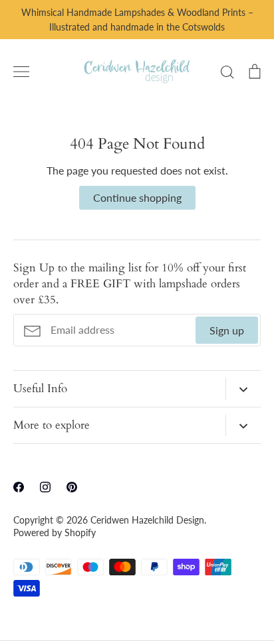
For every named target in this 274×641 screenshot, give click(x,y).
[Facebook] (18, 487)
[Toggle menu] (21, 72)
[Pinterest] (72, 487)
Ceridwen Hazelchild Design (147, 520)
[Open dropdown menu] (243, 388)
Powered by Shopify (54, 532)
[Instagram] (45, 487)
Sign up (226, 330)
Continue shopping (137, 197)
